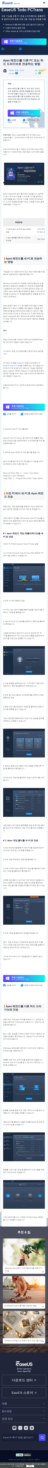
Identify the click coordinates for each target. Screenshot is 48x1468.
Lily (36, 70)
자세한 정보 (19, 1466)
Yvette (11, 70)
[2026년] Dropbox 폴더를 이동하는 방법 (21, 1306)
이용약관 (30, 1459)
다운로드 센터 (22, 1380)
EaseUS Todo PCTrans (11, 365)
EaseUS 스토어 (22, 1392)
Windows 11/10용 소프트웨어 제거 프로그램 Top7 (24, 1341)
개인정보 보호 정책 (14, 1459)
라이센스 (23, 1459)
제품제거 (37, 1459)
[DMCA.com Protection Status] (27, 1455)
